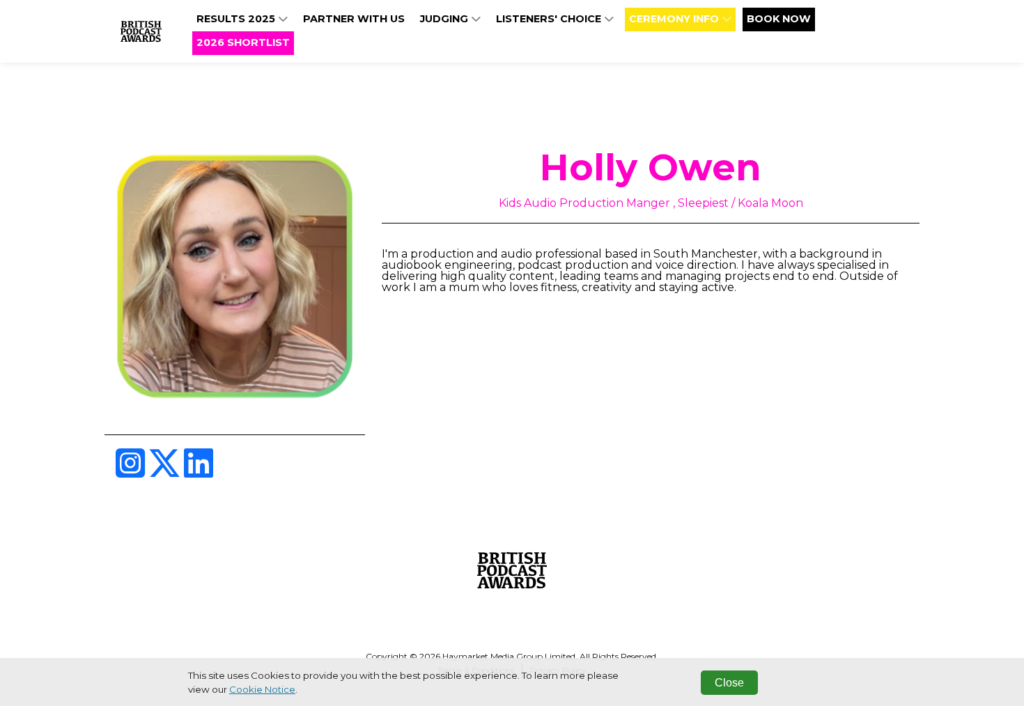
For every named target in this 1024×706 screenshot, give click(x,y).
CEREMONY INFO (675, 19)
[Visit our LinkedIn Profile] (198, 471)
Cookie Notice (262, 689)
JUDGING (445, 19)
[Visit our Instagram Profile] (132, 471)
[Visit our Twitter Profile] (166, 471)
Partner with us (354, 19)
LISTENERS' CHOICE (550, 19)
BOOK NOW (779, 19)
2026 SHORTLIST (243, 42)
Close (729, 683)
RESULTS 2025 (237, 19)
